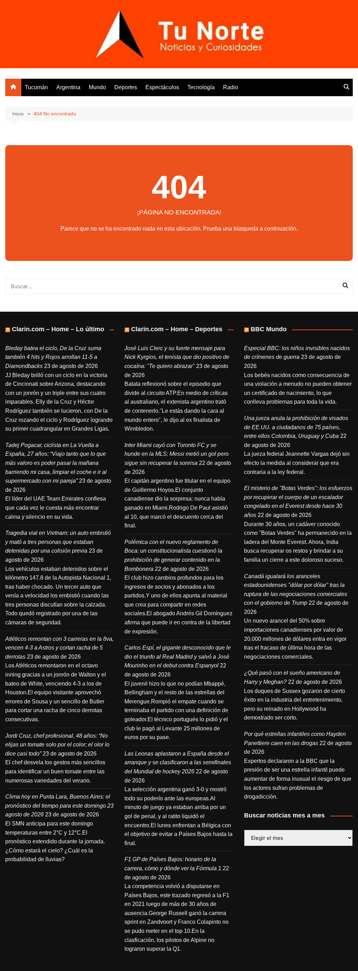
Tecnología (201, 87)
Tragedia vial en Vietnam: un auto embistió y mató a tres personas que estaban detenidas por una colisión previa (58, 542)
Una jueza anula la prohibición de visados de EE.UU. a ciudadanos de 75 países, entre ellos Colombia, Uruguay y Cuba (296, 427)
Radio (230, 87)
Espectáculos (162, 87)
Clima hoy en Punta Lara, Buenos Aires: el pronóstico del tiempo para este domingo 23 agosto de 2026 (59, 805)
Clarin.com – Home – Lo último (58, 329)
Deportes (125, 87)
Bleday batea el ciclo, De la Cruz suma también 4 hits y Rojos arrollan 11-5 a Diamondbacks (53, 357)
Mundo (97, 87)
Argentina (68, 87)
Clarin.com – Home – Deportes (176, 329)
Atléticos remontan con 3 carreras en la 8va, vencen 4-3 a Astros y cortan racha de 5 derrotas (59, 648)
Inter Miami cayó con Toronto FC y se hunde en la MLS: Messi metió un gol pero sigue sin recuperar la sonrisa (176, 454)
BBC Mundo (269, 329)
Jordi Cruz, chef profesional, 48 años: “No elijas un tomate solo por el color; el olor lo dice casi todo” (57, 745)
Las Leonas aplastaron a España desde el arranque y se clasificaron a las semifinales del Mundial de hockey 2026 (177, 762)
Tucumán (36, 87)
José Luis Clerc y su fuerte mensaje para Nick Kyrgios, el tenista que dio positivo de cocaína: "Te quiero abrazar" (176, 357)
